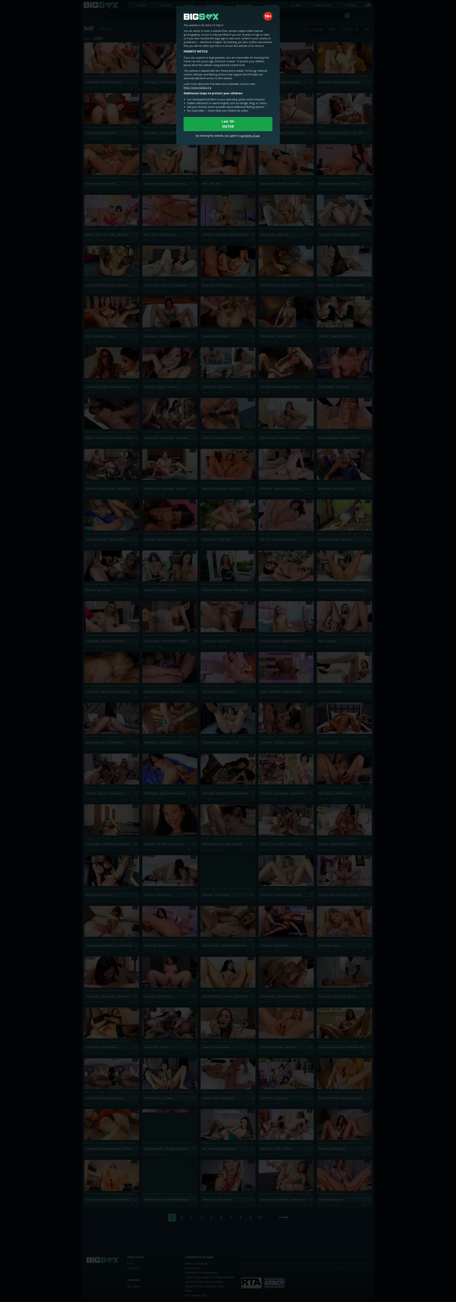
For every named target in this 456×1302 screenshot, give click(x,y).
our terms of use (250, 135)
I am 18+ (228, 124)
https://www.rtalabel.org (197, 87)
